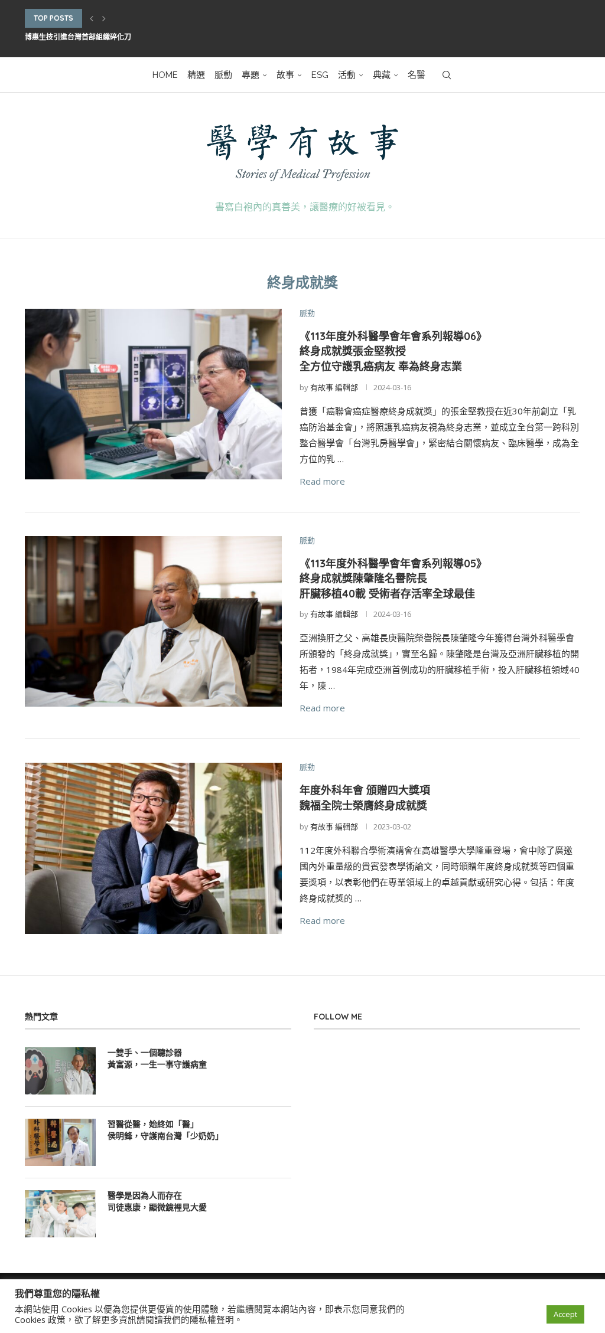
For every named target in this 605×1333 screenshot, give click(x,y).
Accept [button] (565, 1314)
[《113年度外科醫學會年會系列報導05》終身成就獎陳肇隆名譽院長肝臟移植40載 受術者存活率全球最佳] (153, 621)
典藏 (382, 75)
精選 (196, 75)
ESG (319, 75)
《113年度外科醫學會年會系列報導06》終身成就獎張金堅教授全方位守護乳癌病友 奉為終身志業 (393, 351)
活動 (347, 75)
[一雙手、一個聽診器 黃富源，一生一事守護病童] (60, 1071)
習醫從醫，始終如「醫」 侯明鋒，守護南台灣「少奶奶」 (165, 1130)
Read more (322, 481)
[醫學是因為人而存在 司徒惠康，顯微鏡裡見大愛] (60, 1213)
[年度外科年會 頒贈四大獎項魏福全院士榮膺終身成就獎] (153, 848)
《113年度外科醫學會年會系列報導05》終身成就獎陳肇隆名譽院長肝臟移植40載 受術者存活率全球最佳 (393, 578)
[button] (91, 18)
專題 (250, 75)
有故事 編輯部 (334, 387)
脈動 (223, 75)
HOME (165, 75)
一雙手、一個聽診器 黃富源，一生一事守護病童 (157, 1058)
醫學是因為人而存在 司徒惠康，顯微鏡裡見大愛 (157, 1201)
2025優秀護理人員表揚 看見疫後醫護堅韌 (91, 37)
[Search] (447, 75)
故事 (285, 75)
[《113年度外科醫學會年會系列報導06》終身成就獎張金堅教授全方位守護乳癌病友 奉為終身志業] (153, 394)
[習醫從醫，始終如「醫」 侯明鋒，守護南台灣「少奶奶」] (60, 1142)
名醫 (416, 75)
